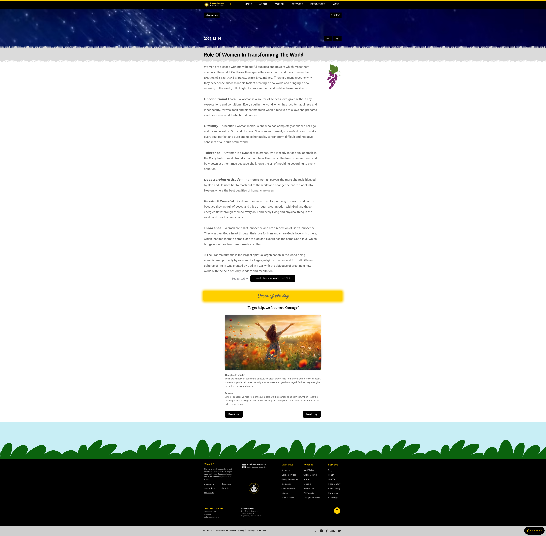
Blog (330, 470)
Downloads (333, 493)
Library (285, 493)
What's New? (288, 497)
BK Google (333, 497)
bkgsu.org (208, 514)
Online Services (289, 475)
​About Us (286, 470)
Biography (286, 484)
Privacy (241, 530)
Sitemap (251, 530)
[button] (248, 4)
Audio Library (334, 488)
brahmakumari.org (211, 517)
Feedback (261, 530)
